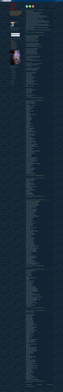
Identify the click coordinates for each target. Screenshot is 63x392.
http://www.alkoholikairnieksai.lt (15, 28)
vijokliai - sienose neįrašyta (13, 6)
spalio (13, 70)
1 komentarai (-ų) (41, 97)
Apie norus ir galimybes (34, 36)
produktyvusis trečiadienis (34, 201)
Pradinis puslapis (39, 384)
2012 (12, 69)
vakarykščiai (13, 41)
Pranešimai (13, 33)
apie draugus (31, 311)
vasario (13, 76)
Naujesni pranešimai (29, 384)
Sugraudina (31, 11)
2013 (12, 68)
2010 (12, 81)
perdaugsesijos (14, 48)
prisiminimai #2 (32, 101)
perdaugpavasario (14, 45)
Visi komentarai (14, 35)
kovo (13, 75)
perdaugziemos (14, 47)
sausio (13, 78)
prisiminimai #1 (32, 270)
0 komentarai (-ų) (41, 32)
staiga (31, 196)
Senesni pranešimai (49, 384)
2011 (12, 80)
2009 (12, 83)
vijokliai (32, 32)
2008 (12, 84)
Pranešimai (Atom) (32, 386)
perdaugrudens (14, 44)
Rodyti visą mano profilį (14, 29)
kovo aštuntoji (32, 179)
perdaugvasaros (14, 43)
